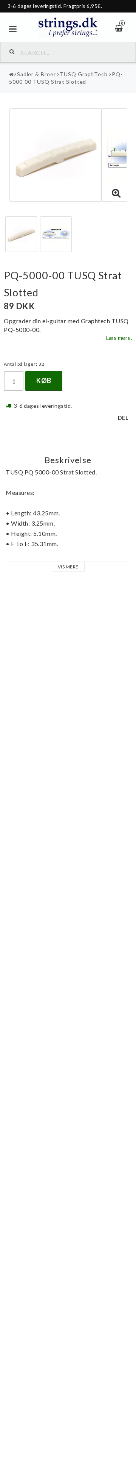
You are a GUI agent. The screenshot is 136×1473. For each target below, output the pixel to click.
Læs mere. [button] (119, 338)
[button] (116, 193)
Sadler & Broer (36, 74)
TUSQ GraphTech (84, 74)
